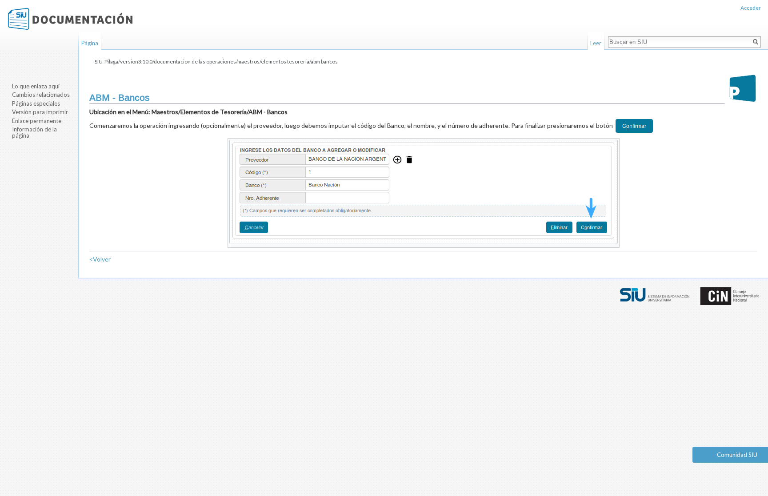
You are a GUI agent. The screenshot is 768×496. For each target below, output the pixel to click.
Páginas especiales (36, 103)
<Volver (100, 259)
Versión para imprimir (40, 111)
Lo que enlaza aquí (36, 86)
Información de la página (34, 132)
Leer (595, 43)
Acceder (750, 7)
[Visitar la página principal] (70, 19)
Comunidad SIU (737, 454)
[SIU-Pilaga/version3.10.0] (742, 88)
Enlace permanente (36, 120)
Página (89, 43)
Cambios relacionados (41, 94)
